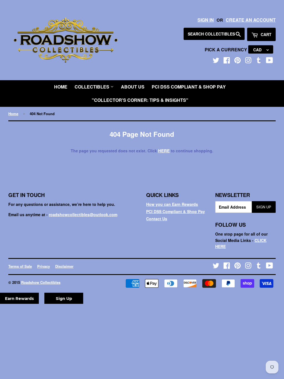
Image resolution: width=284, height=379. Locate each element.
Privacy (43, 266)
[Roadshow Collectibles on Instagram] (248, 61)
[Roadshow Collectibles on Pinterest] (237, 61)
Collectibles (92, 87)
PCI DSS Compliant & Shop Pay (189, 87)
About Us (132, 87)
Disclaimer (64, 266)
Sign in (205, 20)
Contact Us (156, 218)
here (164, 151)
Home (60, 87)
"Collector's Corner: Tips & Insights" (140, 100)
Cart (266, 34)
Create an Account (251, 20)
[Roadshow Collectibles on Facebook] (226, 61)
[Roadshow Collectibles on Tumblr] (258, 61)
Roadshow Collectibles (40, 282)
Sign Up (263, 206)
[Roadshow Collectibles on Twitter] (216, 61)
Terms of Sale (20, 266)
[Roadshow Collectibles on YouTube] (269, 61)
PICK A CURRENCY (226, 49)
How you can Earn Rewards (172, 204)
